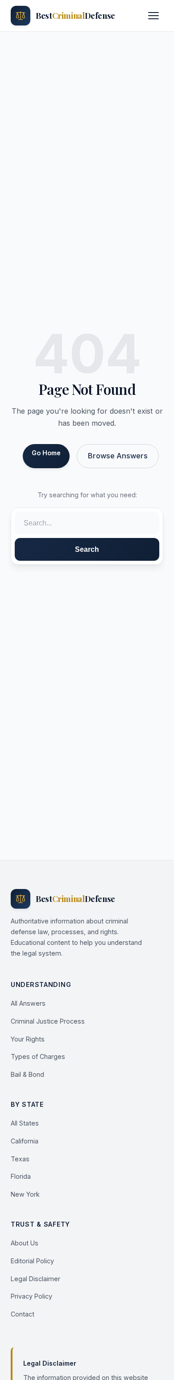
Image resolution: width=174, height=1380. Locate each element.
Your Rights (28, 1039)
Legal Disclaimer (35, 1279)
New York (25, 1194)
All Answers (28, 1003)
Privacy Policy (31, 1296)
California (24, 1141)
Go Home (46, 453)
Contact (22, 1314)
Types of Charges (38, 1056)
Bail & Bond (27, 1074)
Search (87, 549)
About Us (24, 1243)
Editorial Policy (32, 1261)
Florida (21, 1176)
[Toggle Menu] (153, 15)
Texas (20, 1159)
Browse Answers (118, 455)
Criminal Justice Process (48, 1021)
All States (25, 1123)
